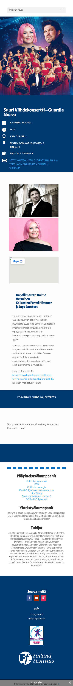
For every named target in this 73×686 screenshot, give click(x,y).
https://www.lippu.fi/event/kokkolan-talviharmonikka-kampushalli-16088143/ (33, 164)
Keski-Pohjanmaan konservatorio (36, 490)
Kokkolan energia (36, 487)
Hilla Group (37, 493)
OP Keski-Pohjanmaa (36, 499)
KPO (36, 484)
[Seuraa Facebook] (29, 598)
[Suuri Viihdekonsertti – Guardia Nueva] (33, 216)
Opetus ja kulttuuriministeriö (36, 496)
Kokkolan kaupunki (36, 481)
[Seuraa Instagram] (43, 598)
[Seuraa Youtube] (36, 598)
